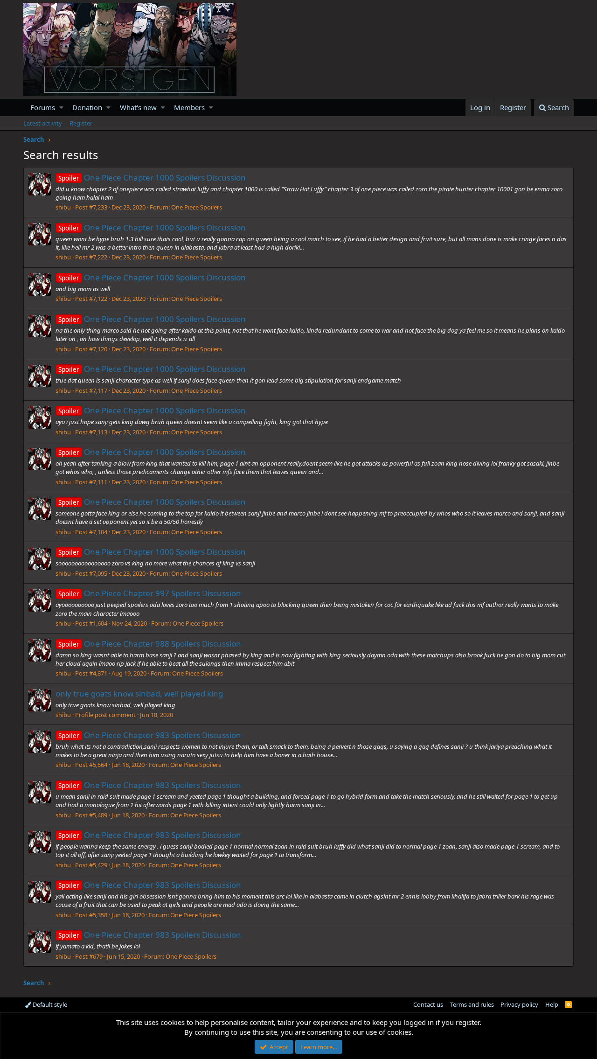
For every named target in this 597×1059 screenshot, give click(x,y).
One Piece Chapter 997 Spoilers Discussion (149, 593)
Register (80, 123)
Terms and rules (472, 1004)
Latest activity (42, 123)
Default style (49, 1004)
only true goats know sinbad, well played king (139, 693)
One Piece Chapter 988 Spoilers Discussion (149, 643)
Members (189, 107)
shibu (63, 207)
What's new (138, 107)
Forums (42, 107)
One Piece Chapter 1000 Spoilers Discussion (152, 177)
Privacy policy (519, 1004)
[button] (61, 107)
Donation (87, 107)
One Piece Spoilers (196, 207)
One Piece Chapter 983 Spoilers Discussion (149, 735)
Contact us (428, 1004)
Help (551, 1004)
